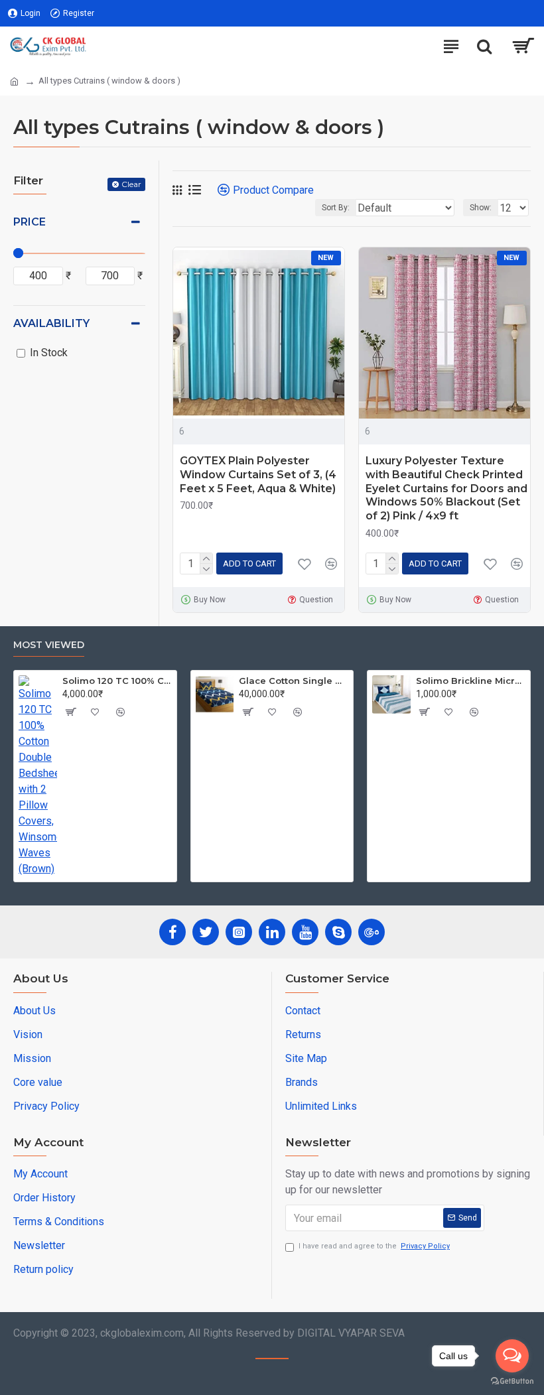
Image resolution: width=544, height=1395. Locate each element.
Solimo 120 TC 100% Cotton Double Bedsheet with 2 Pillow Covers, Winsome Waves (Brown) (117, 680)
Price (29, 222)
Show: (481, 207)
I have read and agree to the (374, 1246)
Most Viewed (48, 645)
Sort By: (336, 207)
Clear (131, 184)
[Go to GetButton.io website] (512, 1381)
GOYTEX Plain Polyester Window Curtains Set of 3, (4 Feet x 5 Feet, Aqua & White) (258, 474)
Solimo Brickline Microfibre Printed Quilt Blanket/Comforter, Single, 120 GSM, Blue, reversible (470, 680)
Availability (51, 323)
